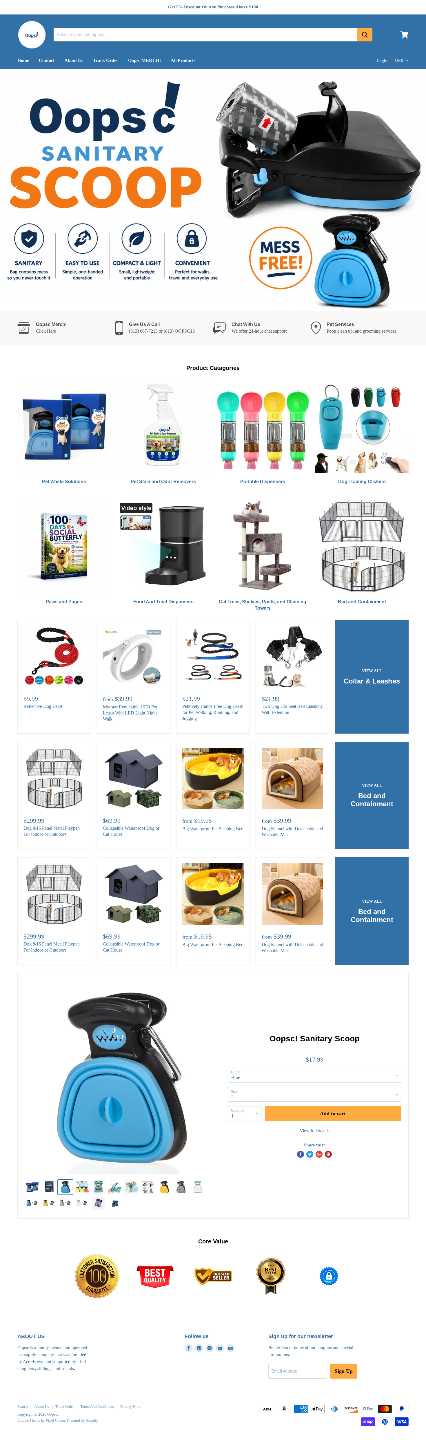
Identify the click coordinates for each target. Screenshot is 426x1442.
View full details (314, 1130)
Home (23, 60)
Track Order (105, 60)
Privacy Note (130, 1406)
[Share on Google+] (319, 1154)
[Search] (364, 34)
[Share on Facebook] (300, 1154)
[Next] (410, 190)
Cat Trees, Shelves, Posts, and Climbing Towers (262, 605)
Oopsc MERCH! (144, 60)
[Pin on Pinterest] (328, 1154)
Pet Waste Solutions (64, 481)
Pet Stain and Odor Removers (163, 481)
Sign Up (344, 1371)
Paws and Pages (64, 601)
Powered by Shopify (82, 1420)
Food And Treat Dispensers (163, 601)
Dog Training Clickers (362, 481)
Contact (46, 60)
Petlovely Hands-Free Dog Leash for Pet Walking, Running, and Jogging (212, 712)
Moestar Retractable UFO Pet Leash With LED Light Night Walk (130, 712)
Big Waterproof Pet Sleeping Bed (212, 828)
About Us (73, 60)
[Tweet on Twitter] (309, 1154)
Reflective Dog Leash (43, 706)
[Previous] (16, 190)
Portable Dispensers (262, 481)
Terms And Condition (97, 1406)
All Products (183, 60)
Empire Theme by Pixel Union (41, 1420)
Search (22, 1406)
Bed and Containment (362, 601)
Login (381, 60)
